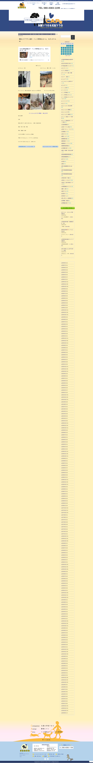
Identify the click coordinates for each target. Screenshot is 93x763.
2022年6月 (64, 380)
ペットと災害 (64, 87)
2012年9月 (64, 656)
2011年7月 (64, 689)
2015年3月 (64, 585)
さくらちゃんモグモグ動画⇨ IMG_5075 (38, 113)
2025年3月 (64, 302)
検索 (72, 37)
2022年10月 (64, 371)
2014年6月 (64, 606)
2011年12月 (64, 677)
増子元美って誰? (51, 754)
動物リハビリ (64, 136)
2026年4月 (64, 272)
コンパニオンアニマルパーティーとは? (40, 754)
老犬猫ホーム (64, 195)
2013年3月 (64, 642)
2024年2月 (64, 333)
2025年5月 (64, 298)
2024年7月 (64, 321)
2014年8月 (64, 602)
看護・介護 (52, 34)
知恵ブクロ (64, 191)
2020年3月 (64, 444)
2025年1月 (64, 307)
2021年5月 (64, 411)
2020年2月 (64, 446)
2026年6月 (64, 267)
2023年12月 (64, 338)
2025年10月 (64, 286)
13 (63, 49)
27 (63, 53)
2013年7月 (64, 632)
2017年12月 (64, 507)
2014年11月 (64, 595)
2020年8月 (64, 432)
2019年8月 (64, 460)
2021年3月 (64, 416)
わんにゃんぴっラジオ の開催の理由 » (50, 146)
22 (67, 51)
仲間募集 (45, 756)
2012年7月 (64, 661)
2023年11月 (64, 340)
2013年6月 (64, 635)
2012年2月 (64, 672)
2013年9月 (64, 628)
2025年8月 (64, 291)
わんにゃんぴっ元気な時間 (67, 105)
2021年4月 (64, 413)
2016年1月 (64, 562)
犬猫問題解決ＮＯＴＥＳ (66, 186)
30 (68, 53)
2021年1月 (64, 420)
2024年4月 (64, 328)
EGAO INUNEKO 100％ (66, 63)
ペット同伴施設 (65, 92)
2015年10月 (64, 569)
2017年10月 (64, 512)
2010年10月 (64, 710)
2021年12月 (64, 394)
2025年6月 (64, 295)
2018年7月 (64, 491)
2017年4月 (64, 526)
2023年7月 (64, 350)
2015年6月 (64, 578)
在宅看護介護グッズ (66, 148)
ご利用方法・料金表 (60, 754)
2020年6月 (64, 437)
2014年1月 (64, 618)
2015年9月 (64, 571)
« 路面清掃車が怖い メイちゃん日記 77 (27, 146)
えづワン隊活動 (65, 70)
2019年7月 (64, 463)
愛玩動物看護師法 (65, 156)
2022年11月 (64, 368)
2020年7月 (64, 434)
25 (72, 51)
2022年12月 (64, 366)
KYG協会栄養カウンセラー (67, 65)
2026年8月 (64, 262)
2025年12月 (64, 281)
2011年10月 (64, 682)
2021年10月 (64, 399)
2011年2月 (64, 701)
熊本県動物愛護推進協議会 (67, 173)
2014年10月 (64, 597)
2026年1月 (64, 279)
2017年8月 (64, 517)
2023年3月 (64, 359)
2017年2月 (64, 531)
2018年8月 (64, 489)
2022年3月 (64, 387)
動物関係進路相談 (65, 145)
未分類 (63, 161)
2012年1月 (64, 675)
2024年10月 (64, 314)
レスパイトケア (65, 101)
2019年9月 (64, 458)
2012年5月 (64, 665)
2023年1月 (64, 364)
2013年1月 (64, 646)
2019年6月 (64, 465)
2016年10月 (64, 540)
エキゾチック (64, 68)
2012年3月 (64, 670)
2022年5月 (64, 383)
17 (70, 49)
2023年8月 (64, 347)
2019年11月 (64, 453)
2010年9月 (64, 712)
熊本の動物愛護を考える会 (67, 166)
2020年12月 (64, 423)
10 (70, 47)
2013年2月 (64, 644)
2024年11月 (64, 312)
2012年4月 (64, 668)
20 (63, 51)
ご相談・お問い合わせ (37, 756)
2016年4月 (64, 555)
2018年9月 (64, 486)
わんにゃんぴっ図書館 (66, 109)
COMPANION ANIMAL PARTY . (45, 761)
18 (72, 49)
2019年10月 (64, 456)
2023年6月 (64, 352)
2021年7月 (64, 406)
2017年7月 (64, 519)
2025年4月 (64, 300)
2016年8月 (64, 545)
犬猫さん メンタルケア (45, 34)
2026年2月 (64, 277)
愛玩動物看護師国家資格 (66, 154)
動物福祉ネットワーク (66, 143)
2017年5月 (64, 524)
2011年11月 (64, 679)
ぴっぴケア (64, 85)
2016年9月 (64, 543)
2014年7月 (64, 604)
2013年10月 (64, 625)
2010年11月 (64, 708)
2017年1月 (64, 533)
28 (65, 53)
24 (70, 51)
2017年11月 (64, 510)
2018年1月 (64, 505)
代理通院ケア (64, 131)
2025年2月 (64, 305)
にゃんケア (64, 79)
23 (68, 51)
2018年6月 (64, 493)
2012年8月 (64, 658)
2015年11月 (64, 566)
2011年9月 (64, 684)
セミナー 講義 (65, 76)
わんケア (63, 103)
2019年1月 (64, 477)
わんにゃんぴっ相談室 (66, 114)
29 (67, 53)
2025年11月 (64, 284)
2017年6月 (64, 522)
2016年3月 (64, 557)
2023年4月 (64, 357)
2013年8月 (64, 630)
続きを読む (67, 226)
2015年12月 (64, 564)
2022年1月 (64, 392)
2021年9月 (64, 401)
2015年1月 (64, 590)
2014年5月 (64, 609)
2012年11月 (64, 651)
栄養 (30, 34)
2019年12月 (64, 451)
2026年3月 (64, 274)
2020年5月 (64, 439)
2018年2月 (64, 503)
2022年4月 (64, 385)
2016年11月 (64, 538)
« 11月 (66, 55)
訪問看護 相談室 (65, 200)
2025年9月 (64, 288)
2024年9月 (64, 317)
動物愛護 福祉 (64, 138)
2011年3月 (64, 698)
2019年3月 (64, 472)
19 (61, 51)
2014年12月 (64, 592)
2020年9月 (64, 430)
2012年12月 (64, 649)
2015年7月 (64, 576)
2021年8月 (64, 404)
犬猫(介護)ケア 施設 (36, 34)
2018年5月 (64, 496)
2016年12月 (64, 536)
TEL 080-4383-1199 (49, 8)
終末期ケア (64, 193)
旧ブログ (63, 159)
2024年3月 (64, 331)
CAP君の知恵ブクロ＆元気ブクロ (55, 756)
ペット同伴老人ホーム (66, 94)
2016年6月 (64, 550)
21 (65, 51)
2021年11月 (64, 397)
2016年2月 (64, 559)
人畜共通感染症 (65, 124)
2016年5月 (64, 552)
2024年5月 (64, 326)
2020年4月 (64, 441)
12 (61, 49)
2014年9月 (64, 599)
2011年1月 (64, 703)
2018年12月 (64, 479)
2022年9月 (64, 373)
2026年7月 (64, 265)
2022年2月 (64, 390)
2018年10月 (64, 484)
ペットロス (64, 90)
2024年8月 (64, 319)
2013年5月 (64, 637)
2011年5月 (64, 694)
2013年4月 (64, 639)
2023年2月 (64, 361)
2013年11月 (64, 623)
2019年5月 (64, 467)
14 (65, 49)
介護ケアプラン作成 (66, 126)
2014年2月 (64, 616)
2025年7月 (64, 293)
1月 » (69, 55)
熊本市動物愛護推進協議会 (67, 170)
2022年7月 (64, 378)
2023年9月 (64, 345)
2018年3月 (64, 500)
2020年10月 (64, 427)
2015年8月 (64, 573)
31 (70, 53)
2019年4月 (64, 470)
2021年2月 (64, 418)
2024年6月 (64, 324)
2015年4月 (64, 583)
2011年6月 (64, 691)
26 (61, 53)
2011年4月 (64, 696)
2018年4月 (64, 498)
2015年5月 (64, 580)
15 (67, 49)
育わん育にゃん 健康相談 (66, 198)
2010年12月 (64, 705)
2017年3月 (64, 529)
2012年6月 (64, 663)
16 (68, 49)
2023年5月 (64, 354)
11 (72, 47)
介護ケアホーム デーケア (24, 34)
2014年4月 (64, 611)
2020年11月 (64, 425)
